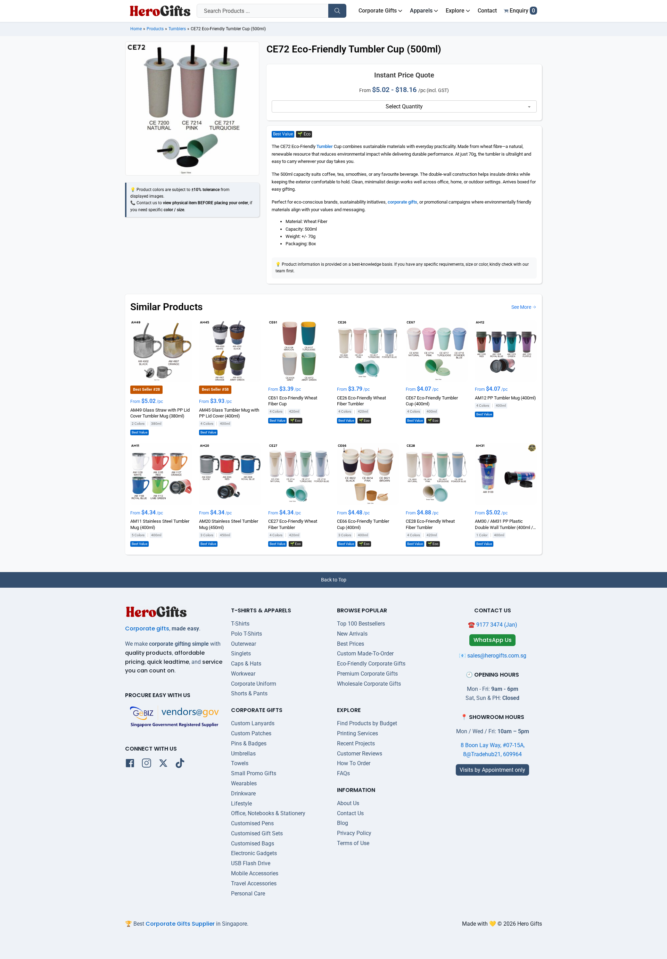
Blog (342, 823)
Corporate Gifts (378, 10)
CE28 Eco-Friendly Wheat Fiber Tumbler (430, 524)
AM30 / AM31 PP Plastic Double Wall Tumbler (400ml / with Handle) (504, 524)
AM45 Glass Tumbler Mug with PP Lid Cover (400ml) (229, 412)
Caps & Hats (246, 663)
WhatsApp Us (493, 640)
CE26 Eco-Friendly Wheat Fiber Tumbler (361, 400)
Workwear (243, 673)
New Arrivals (352, 633)
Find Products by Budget (367, 723)
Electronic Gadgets (254, 853)
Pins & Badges (248, 743)
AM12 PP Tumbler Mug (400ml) (505, 397)
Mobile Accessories (254, 873)
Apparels (421, 10)
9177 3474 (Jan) (496, 624)
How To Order (353, 763)
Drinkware (243, 793)
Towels (239, 763)
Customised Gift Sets (257, 833)
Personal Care (248, 893)
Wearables (244, 783)
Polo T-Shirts (246, 633)
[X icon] (163, 764)
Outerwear (243, 643)
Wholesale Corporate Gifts (369, 683)
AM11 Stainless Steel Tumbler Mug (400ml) (159, 524)
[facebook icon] (130, 764)
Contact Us (350, 813)
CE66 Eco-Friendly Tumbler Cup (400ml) (363, 524)
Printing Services (357, 733)
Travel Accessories (254, 883)
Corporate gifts (147, 629)
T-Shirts (240, 623)
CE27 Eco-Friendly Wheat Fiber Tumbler (292, 524)
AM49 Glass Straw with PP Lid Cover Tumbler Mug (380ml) (160, 412)
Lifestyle (241, 803)
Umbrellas (243, 753)
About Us (348, 803)
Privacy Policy (354, 833)
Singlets (241, 653)
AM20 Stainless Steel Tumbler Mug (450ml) (228, 524)
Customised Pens (252, 823)
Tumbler (324, 146)
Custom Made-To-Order (365, 653)
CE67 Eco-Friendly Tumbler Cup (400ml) (432, 400)
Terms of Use (353, 843)
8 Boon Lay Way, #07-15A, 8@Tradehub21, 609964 (493, 750)
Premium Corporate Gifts (367, 673)
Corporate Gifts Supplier (180, 924)
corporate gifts (402, 202)
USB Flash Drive (250, 863)
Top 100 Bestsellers (361, 623)
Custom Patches (251, 733)
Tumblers (177, 28)
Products (155, 28)
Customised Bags (252, 843)
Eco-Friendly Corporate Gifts (371, 663)
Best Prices (350, 643)
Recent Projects (356, 743)
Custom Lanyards (252, 723)
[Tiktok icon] (180, 764)
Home (136, 28)
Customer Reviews (359, 753)
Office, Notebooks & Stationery (268, 813)
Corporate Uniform (253, 683)
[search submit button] (337, 11)
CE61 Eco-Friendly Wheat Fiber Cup (292, 400)
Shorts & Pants (249, 693)
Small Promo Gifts (253, 773)
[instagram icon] (146, 764)
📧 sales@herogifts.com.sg (492, 655)
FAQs (343, 773)
